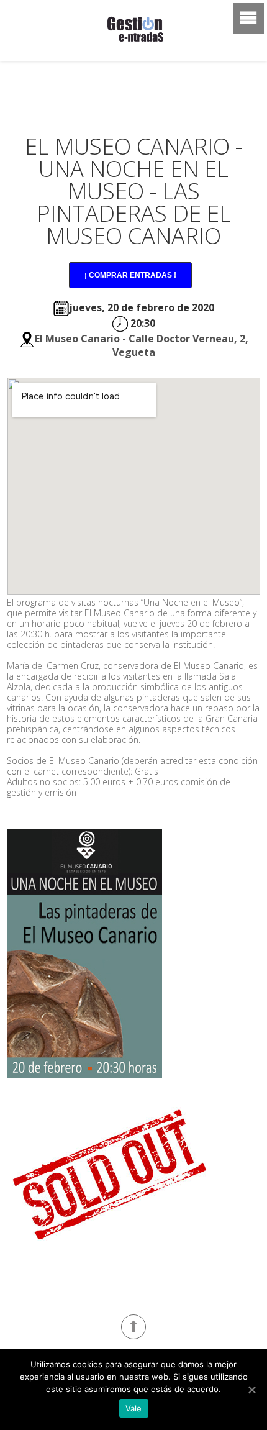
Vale (133, 1408)
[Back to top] (133, 1326)
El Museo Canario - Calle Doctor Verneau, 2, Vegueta (141, 345)
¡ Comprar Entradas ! (130, 275)
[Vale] (251, 1389)
